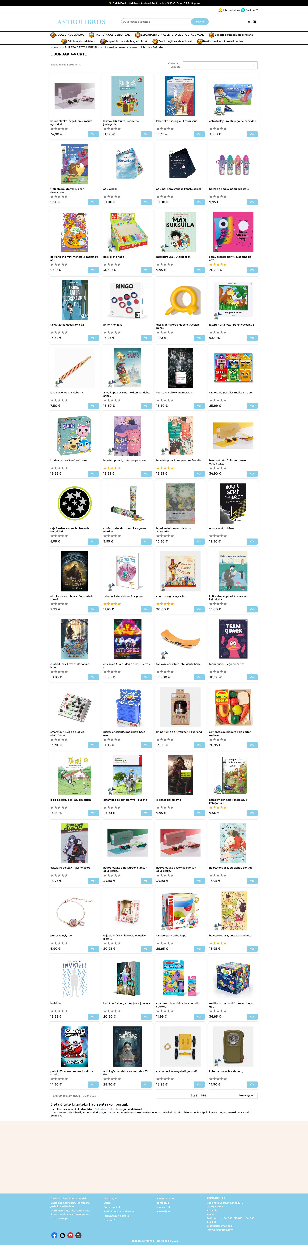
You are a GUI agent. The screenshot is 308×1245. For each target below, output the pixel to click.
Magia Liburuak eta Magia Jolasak (126, 41)
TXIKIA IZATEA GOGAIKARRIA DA (67, 324)
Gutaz (107, 1202)
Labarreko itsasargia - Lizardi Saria (176, 121)
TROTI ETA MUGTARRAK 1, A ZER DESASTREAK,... (67, 190)
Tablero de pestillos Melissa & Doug (231, 392)
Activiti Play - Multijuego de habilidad (232, 121)
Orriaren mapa (59, 1218)
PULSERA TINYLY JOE (61, 935)
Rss (62, 1235)
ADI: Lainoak (110, 188)
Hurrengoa (248, 1096)
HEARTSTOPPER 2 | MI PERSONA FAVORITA (178, 460)
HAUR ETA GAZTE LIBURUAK (112, 34)
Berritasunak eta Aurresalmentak (223, 41)
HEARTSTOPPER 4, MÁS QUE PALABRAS (124, 460)
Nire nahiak (163, 1211)
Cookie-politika (112, 1207)
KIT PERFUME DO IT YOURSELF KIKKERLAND (179, 731)
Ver (93, 134)
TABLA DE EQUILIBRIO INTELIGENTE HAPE (178, 664)
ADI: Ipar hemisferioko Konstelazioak (178, 188)
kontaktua (162, 1202)
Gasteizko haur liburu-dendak (69, 1198)
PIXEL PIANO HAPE (113, 256)
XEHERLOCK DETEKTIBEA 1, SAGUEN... (124, 596)
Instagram (78, 1235)
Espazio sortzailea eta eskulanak (234, 34)
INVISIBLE (55, 1003)
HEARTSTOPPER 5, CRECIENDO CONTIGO (230, 867)
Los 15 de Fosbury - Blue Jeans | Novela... (127, 1003)
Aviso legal (110, 1198)
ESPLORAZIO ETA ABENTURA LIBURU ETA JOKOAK (172, 34)
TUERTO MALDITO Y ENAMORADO (174, 392)
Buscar (200, 21)
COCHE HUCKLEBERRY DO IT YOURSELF (176, 1071)
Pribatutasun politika (116, 1215)
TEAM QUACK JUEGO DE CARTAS (226, 664)
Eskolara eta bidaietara (81, 41)
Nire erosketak (165, 1198)
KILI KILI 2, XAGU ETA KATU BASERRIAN (70, 799)
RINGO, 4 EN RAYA (112, 324)
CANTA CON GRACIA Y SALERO (171, 596)
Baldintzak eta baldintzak (118, 1211)
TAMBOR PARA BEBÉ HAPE (171, 935)
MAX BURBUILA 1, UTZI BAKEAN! (173, 256)
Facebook (54, 1235)
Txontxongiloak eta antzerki (175, 41)
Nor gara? (109, 1220)
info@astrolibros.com (220, 1229)
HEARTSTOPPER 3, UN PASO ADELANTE (230, 935)
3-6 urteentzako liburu (108, 1109)
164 (203, 1095)
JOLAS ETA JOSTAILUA (70, 34)
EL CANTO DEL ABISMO (168, 799)
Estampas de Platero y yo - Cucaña (125, 799)
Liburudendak (231, 10)
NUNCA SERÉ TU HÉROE (221, 528)
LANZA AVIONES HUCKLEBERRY (66, 392)
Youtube (70, 1235)
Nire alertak (163, 1207)
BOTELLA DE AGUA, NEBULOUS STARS (229, 188)
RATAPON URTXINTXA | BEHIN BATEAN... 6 (231, 324)
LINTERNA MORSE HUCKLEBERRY (226, 1071)
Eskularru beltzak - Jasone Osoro (70, 867)
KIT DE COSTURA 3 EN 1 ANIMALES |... (70, 460)
